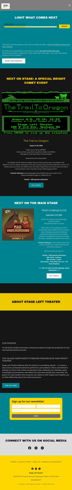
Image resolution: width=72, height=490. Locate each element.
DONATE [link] (14, 462)
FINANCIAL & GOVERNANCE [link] (51, 462)
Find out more (11, 385)
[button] (69, 5)
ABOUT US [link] (36, 462)
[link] (5, 6)
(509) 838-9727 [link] (36, 480)
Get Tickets (36, 185)
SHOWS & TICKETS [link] (24, 462)
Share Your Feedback (13, 61)
